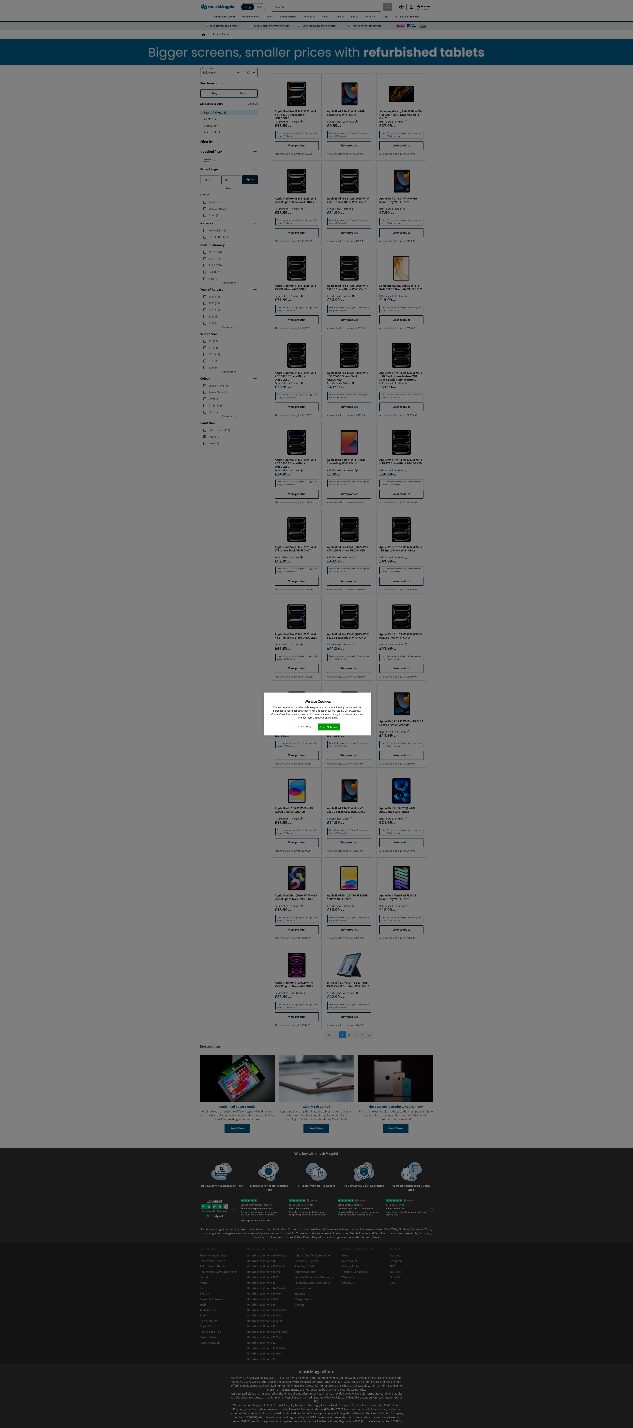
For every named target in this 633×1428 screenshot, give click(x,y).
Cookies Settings (304, 726)
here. (335, 717)
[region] (317, 714)
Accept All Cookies (328, 727)
